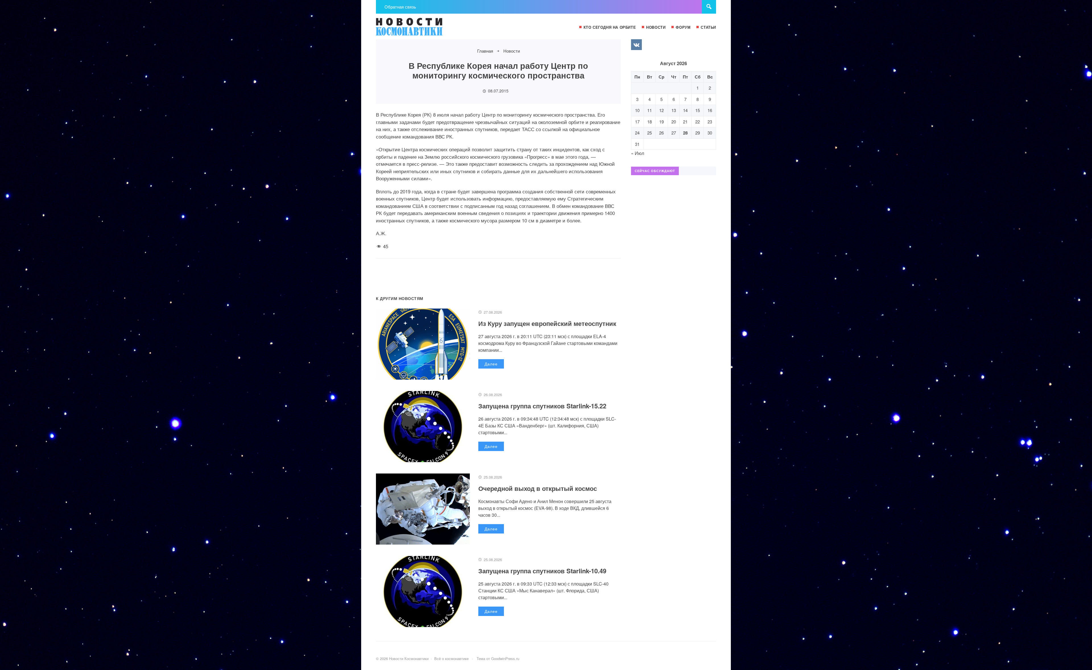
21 (685, 122)
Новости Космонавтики (418, 29)
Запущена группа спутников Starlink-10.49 (542, 570)
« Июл (637, 153)
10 (637, 110)
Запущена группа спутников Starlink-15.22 (542, 405)
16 (710, 110)
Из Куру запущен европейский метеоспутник (547, 323)
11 (649, 110)
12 (661, 110)
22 (697, 122)
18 (649, 122)
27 (673, 133)
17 (637, 122)
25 (649, 133)
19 (661, 122)
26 (661, 133)
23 (710, 122)
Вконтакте (636, 44)
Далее (491, 364)
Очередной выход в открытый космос (537, 488)
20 (673, 122)
